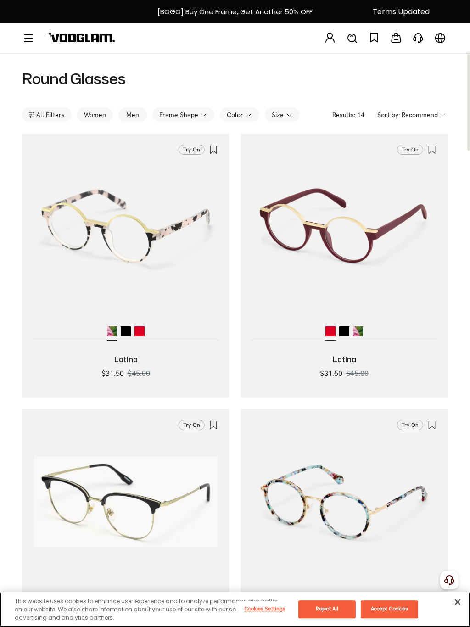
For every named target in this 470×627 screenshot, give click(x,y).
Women (95, 115)
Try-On (191, 149)
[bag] (396, 38)
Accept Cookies (389, 608)
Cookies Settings (265, 608)
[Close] (458, 602)
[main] (235, 609)
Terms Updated (401, 11)
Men (132, 115)
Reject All (327, 608)
